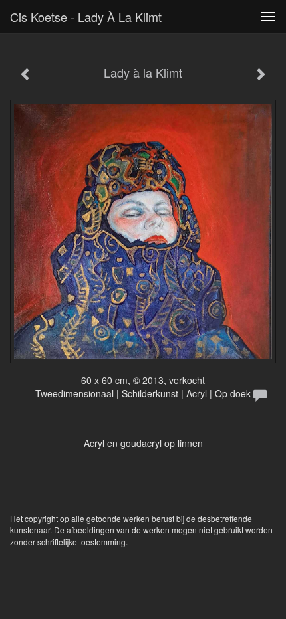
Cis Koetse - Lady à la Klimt (86, 16)
